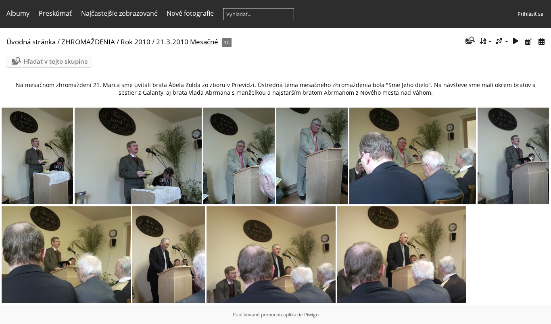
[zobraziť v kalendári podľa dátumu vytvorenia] (541, 41)
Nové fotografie (190, 13)
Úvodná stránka (31, 41)
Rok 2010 (135, 41)
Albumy (17, 13)
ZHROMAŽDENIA (88, 41)
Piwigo (311, 314)
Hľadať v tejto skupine (55, 61)
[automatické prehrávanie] (516, 41)
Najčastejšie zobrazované (119, 13)
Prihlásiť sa (530, 13)
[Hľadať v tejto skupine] (469, 41)
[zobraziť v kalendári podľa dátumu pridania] (528, 41)
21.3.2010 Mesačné (187, 41)
